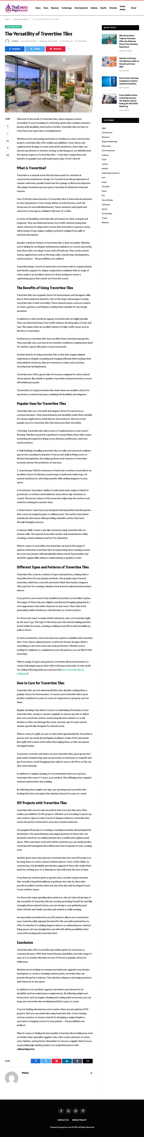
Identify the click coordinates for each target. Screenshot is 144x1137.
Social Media (122, 8)
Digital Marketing (109, 141)
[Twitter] (8, 133)
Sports (104, 209)
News (46, 8)
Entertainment (81, 8)
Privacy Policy (79, 1120)
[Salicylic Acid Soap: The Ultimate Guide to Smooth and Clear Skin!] (109, 62)
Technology (66, 8)
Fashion (94, 8)
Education (106, 146)
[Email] (8, 155)
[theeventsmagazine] (16, 7)
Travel (133, 8)
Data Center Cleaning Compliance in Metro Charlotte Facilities (128, 81)
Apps (104, 128)
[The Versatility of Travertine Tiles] (49, 84)
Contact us (63, 1120)
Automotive (107, 132)
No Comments (67, 41)
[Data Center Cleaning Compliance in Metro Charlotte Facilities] (109, 81)
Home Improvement (13, 27)
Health (103, 8)
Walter (16, 41)
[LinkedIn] (8, 140)
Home (38, 8)
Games (105, 164)
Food (104, 159)
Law (103, 177)
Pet (103, 195)
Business (55, 8)
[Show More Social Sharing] (69, 49)
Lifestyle (113, 8)
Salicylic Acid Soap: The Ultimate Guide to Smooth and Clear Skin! (129, 62)
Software (106, 204)
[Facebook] (8, 126)
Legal (104, 182)
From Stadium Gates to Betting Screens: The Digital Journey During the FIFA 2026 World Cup (128, 101)
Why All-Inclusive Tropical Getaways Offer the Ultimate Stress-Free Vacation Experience (128, 41)
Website (105, 222)
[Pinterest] (8, 148)
